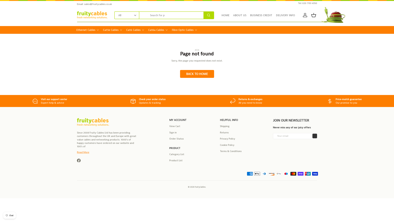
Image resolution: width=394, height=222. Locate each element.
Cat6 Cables (133, 30)
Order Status (176, 138)
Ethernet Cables (85, 30)
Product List (176, 160)
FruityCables (200, 187)
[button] (313, 15)
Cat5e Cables (111, 30)
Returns (224, 132)
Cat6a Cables (156, 30)
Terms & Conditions (231, 151)
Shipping (224, 126)
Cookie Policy (227, 145)
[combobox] (164, 15)
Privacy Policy (227, 138)
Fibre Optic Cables (183, 30)
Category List (176, 154)
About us (239, 15)
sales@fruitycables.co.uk (98, 4)
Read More (83, 152)
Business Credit (261, 15)
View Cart (174, 126)
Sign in (173, 132)
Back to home (197, 74)
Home (225, 15)
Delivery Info (285, 15)
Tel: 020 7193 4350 (307, 3)
